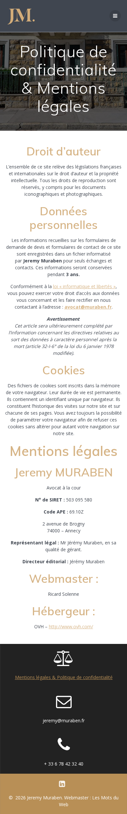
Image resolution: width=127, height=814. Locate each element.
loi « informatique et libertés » (84, 286)
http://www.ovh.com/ (71, 626)
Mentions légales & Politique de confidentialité (64, 677)
